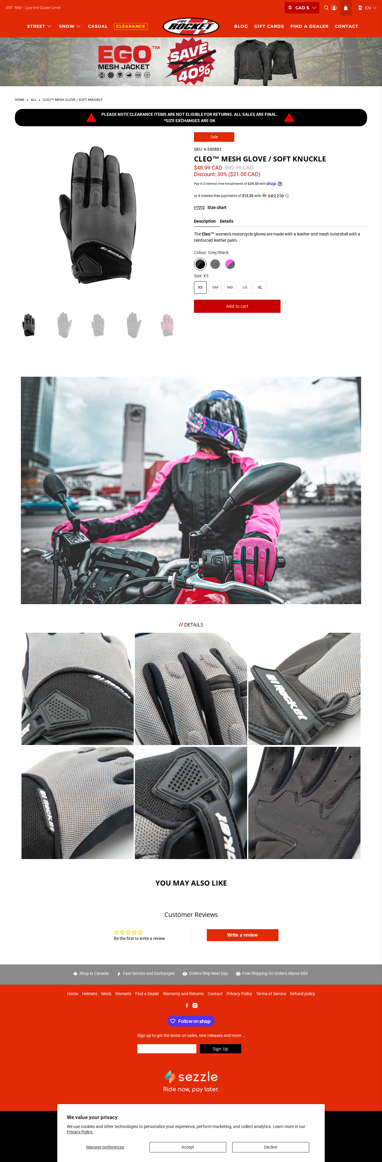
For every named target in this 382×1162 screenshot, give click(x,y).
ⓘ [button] (287, 195)
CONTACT (346, 26)
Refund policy (302, 993)
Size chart (217, 207)
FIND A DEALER (309, 26)
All (33, 100)
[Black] (215, 264)
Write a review (242, 935)
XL (260, 287)
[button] (367, 8)
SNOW (67, 26)
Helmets (89, 993)
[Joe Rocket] (191, 26)
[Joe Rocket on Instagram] (195, 1006)
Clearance (130, 26)
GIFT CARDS (269, 26)
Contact (215, 993)
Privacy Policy (239, 993)
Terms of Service (271, 993)
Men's (106, 993)
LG (245, 287)
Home (19, 100)
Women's (123, 993)
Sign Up (220, 1049)
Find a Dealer (147, 993)
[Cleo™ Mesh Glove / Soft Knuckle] (101, 218)
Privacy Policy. (80, 1131)
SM (215, 287)
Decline (270, 1147)
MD (230, 287)
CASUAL (98, 26)
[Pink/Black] (230, 264)
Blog (241, 26)
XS (200, 287)
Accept (187, 1147)
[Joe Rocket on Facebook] (187, 1006)
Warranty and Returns (183, 993)
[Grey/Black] (200, 264)
